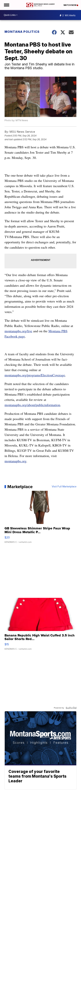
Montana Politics (22, 32)
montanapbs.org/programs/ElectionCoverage (35, 375)
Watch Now (70, 5)
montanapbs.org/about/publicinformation (32, 405)
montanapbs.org (15, 461)
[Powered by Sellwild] (71, 708)
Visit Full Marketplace (64, 486)
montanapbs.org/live (18, 331)
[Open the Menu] (6, 5)
